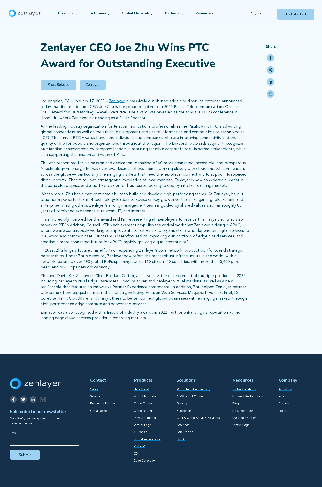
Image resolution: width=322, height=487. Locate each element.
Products (66, 13)
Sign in (256, 13)
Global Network (135, 13)
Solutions (98, 13)
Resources (204, 13)
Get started (296, 14)
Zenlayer (116, 101)
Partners (172, 13)
